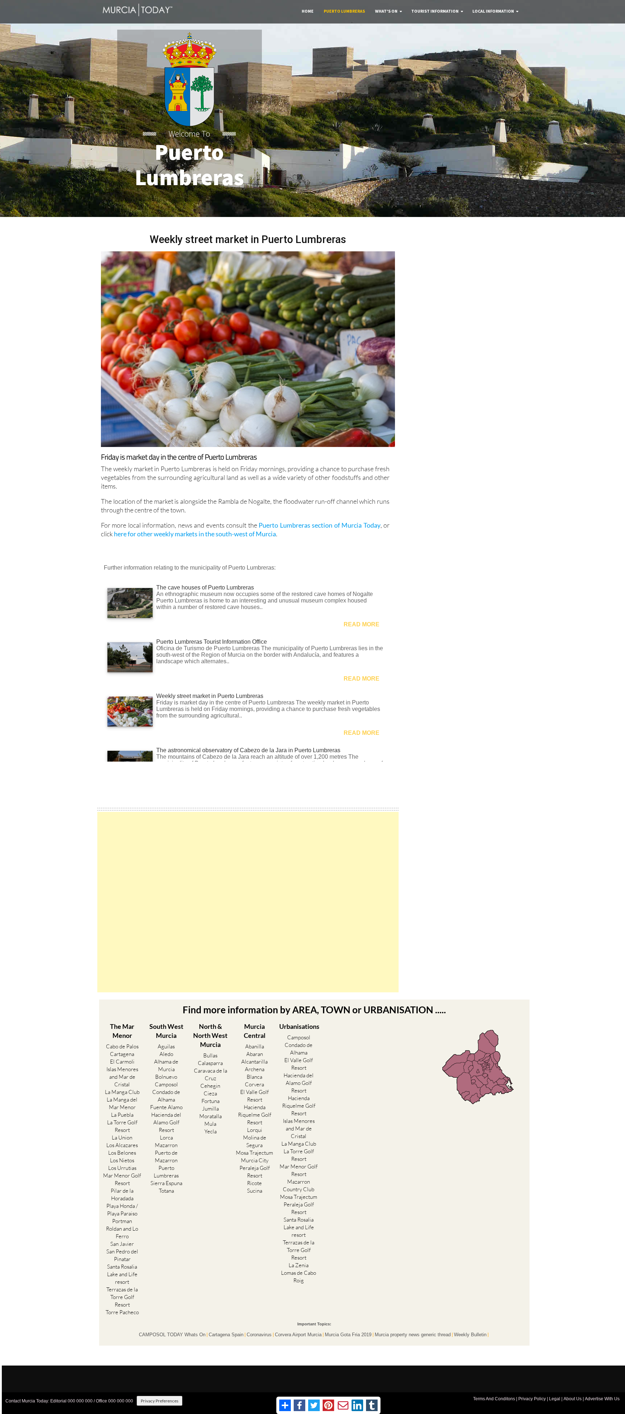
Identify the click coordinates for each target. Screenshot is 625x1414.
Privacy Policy (532, 1398)
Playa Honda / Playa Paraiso (122, 1209)
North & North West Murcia (210, 1035)
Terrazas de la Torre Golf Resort (122, 1297)
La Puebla (122, 1114)
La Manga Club (122, 1092)
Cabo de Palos (122, 1046)
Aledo (166, 1054)
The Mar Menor (122, 1030)
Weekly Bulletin (470, 1335)
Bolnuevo (166, 1076)
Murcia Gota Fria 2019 (348, 1335)
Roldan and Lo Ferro (122, 1232)
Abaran (254, 1054)
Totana (166, 1190)
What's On (386, 11)
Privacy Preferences (159, 1401)
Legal (554, 1398)
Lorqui (254, 1129)
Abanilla (254, 1046)
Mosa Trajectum (254, 1152)
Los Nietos (122, 1160)
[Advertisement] (248, 902)
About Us (573, 1398)
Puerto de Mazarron (166, 1156)
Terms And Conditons (494, 1398)
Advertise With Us (602, 1398)
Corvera (254, 1084)
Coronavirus (259, 1335)
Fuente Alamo (166, 1107)
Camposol (166, 1084)
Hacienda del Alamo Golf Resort (166, 1122)
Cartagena (122, 1054)
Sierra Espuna (166, 1183)
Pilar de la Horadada (122, 1194)
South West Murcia (166, 1030)
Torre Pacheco (122, 1312)
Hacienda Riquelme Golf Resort (254, 1115)
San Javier (122, 1243)
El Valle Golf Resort (254, 1096)
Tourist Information (435, 11)
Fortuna (210, 1101)
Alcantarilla (254, 1061)
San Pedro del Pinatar (122, 1255)
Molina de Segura (254, 1141)
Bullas (210, 1055)
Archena (254, 1069)
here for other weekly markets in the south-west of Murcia (195, 534)
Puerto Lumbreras (344, 11)
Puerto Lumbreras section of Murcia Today (319, 525)
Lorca (166, 1137)
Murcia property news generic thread (413, 1335)
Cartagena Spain (226, 1335)
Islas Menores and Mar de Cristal (122, 1077)
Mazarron (166, 1145)
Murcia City (254, 1160)
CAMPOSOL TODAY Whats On (172, 1335)
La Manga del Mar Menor (122, 1103)
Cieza (210, 1093)
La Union (122, 1137)
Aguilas (166, 1046)
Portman (122, 1221)
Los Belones (122, 1152)
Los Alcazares (122, 1145)
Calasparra (210, 1063)
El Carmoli (122, 1061)
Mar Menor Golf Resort (122, 1179)
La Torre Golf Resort (122, 1126)
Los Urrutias (122, 1167)
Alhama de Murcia (166, 1065)
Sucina (254, 1190)
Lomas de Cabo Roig (298, 1276)
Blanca (254, 1076)
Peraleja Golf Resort (254, 1171)
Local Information (493, 11)
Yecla (210, 1131)
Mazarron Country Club (298, 1185)
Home (308, 11)
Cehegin (210, 1085)
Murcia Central (254, 1030)
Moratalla (210, 1116)
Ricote (254, 1183)
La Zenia (299, 1265)
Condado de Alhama (166, 1096)
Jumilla (210, 1108)
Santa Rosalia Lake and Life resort (122, 1274)
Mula (210, 1123)
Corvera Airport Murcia (298, 1335)
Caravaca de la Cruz (210, 1074)
